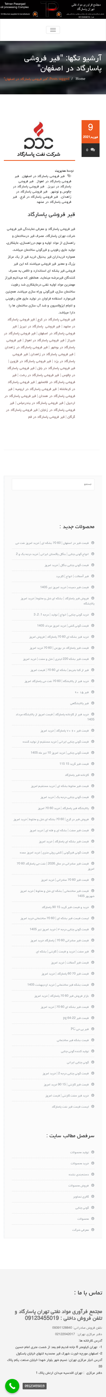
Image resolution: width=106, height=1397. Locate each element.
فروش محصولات (78, 1186)
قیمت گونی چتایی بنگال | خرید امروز (67, 565)
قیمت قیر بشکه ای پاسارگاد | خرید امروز (64, 842)
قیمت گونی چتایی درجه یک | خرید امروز (64, 797)
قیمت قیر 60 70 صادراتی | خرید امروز (65, 880)
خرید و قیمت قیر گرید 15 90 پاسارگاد (65, 907)
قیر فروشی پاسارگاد (51, 214)
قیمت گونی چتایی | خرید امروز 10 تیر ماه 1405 (60, 753)
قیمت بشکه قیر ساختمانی (73, 1040)
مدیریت (60, 171)
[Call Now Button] (12, 1386)
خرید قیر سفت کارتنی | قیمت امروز (67, 1096)
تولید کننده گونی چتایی (75, 1051)
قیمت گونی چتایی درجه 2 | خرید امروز (65, 1074)
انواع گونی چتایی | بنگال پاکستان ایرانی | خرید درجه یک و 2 (52, 554)
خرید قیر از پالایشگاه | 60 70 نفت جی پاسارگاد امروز (56, 681)
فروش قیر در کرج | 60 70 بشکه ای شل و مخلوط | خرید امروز (51, 819)
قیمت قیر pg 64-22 (76, 1018)
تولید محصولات (79, 1152)
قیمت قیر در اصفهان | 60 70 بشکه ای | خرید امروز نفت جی (52, 543)
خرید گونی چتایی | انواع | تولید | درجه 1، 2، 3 (61, 615)
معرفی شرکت (80, 1230)
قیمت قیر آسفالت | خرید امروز (70, 963)
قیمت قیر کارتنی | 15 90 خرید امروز (66, 1085)
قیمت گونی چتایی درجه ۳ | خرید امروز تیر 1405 (59, 930)
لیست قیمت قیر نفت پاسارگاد (70, 1107)
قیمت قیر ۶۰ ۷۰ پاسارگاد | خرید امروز (64, 731)
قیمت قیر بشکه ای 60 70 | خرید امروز (65, 1007)
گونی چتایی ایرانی (78, 1063)
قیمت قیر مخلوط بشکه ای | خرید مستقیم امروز (60, 786)
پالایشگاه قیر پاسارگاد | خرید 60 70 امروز (63, 808)
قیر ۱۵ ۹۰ (82, 692)
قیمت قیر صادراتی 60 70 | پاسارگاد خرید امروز (59, 941)
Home (80, 79)
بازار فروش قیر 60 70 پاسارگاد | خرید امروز (61, 996)
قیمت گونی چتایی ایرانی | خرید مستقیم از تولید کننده (56, 742)
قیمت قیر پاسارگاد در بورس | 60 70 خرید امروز (59, 648)
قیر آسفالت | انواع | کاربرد (72, 576)
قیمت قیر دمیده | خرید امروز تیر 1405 (64, 587)
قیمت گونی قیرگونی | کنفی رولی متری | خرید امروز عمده (54, 853)
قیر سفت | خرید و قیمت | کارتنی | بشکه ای (62, 952)
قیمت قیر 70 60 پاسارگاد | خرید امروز (65, 974)
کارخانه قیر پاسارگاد (77, 775)
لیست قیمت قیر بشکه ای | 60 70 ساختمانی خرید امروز (54, 918)
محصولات (83, 1219)
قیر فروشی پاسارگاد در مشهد (42, 199)
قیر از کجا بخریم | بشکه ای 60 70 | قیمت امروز (59, 670)
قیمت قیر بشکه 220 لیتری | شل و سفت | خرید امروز (56, 659)
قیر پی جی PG (80, 1029)
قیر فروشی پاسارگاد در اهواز (43, 179)
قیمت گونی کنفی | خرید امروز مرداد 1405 (63, 626)
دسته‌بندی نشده (79, 1175)
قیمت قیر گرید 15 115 (74, 764)
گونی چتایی (82, 1208)
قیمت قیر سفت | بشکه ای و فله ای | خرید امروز (59, 831)
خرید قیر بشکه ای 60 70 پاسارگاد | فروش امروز (59, 637)
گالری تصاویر (81, 1197)
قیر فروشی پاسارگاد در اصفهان (43, 176)
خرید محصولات (80, 1164)
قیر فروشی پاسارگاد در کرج (39, 197)
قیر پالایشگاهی (79, 703)
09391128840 (62, 1328)
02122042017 (65, 1334)
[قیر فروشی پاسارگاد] (39, 140)
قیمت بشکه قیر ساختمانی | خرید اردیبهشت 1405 (58, 985)
